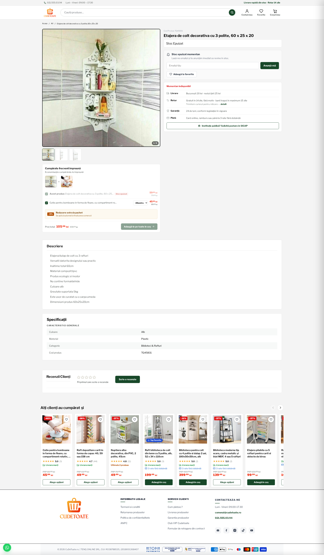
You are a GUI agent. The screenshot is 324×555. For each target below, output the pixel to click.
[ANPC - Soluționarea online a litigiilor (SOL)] (172, 549)
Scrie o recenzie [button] (127, 379)
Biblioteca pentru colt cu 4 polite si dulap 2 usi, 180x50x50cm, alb (193, 453)
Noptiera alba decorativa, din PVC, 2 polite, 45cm (123, 453)
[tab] (48, 155)
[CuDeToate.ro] (50, 12)
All (52, 24)
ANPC (123, 523)
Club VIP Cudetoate (178, 523)
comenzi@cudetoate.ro (228, 512)
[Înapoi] (273, 408)
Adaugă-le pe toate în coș (137, 226)
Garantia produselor (178, 517)
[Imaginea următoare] (155, 88)
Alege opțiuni (56, 482)
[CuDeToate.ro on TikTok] (243, 530)
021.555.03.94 (54, 2)
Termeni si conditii (130, 506)
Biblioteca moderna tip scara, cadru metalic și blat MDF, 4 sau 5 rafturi (227, 453)
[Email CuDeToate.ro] (218, 530)
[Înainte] (280, 408)
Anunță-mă (269, 65)
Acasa (44, 24)
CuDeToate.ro (72, 549)
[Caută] (232, 12)
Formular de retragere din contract (186, 528)
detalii (223, 104)
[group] (101, 88)
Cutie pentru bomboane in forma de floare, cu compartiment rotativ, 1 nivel (56, 453)
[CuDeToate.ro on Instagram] (235, 530)
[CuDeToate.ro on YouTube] (252, 530)
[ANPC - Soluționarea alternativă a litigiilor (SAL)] (195, 549)
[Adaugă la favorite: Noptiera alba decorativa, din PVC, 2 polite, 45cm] (135, 419)
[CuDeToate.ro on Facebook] (226, 530)
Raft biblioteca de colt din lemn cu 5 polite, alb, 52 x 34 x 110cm (158, 453)
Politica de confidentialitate (135, 517)
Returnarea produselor (132, 512)
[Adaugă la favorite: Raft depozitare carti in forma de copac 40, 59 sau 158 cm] (100, 419)
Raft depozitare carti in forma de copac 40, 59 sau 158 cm (90, 453)
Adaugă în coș (159, 482)
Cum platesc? (175, 506)
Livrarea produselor (178, 512)
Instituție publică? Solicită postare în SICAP (225, 125)
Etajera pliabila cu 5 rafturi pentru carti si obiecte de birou (259, 453)
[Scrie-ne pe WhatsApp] (7, 548)
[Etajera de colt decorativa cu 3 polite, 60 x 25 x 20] (101, 88)
